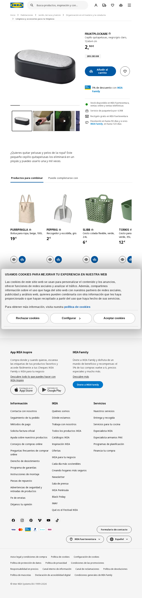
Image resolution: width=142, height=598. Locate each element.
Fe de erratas (17, 497)
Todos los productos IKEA (66, 430)
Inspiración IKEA (61, 444)
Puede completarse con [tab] (63, 178)
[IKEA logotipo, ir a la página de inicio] (16, 5)
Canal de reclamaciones (87, 568)
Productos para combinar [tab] (27, 178)
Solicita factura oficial (22, 430)
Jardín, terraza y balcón (49, 15)
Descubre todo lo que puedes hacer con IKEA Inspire (33, 378)
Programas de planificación (109, 444)
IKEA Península (60, 490)
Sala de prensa (60, 483)
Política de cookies (60, 556)
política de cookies (77, 307)
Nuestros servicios (104, 411)
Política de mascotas (20, 575)
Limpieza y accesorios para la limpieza (35, 19)
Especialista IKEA (103, 430)
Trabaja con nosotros (64, 424)
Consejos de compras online (26, 444)
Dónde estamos (61, 417)
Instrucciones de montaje (24, 474)
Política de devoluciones (115, 568)
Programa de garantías (23, 467)
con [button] (107, 89)
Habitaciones (27, 15)
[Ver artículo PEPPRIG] (63, 208)
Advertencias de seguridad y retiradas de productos (26, 489)
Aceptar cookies (114, 318)
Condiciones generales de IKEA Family (93, 575)
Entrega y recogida (104, 417)
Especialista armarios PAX (108, 437)
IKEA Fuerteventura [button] (85, 539)
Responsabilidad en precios (24, 568)
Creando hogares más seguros (69, 470)
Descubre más (81, 376)
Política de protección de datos (25, 562)
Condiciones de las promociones (87, 562)
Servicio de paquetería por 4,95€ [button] (106, 110)
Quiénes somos (61, 411)
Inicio (12, 15)
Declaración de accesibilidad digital (52, 575)
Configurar (69, 318)
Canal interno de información (57, 568)
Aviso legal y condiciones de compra (28, 556)
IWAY (54, 503)
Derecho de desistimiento (25, 461)
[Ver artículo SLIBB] (99, 208)
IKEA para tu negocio (64, 457)
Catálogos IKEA (60, 437)
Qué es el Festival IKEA (65, 510)
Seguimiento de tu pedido (24, 417)
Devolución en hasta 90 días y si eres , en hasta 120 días (108, 122)
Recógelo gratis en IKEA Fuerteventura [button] (109, 116)
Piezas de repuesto (21, 480)
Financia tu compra (104, 450)
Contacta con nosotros (23, 411)
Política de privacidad (56, 562)
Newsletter (58, 477)
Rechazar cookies (27, 318)
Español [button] (119, 539)
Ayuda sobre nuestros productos (28, 437)
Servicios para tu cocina (107, 424)
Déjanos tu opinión (21, 504)
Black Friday (58, 496)
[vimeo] (40, 520)
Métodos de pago (20, 424)
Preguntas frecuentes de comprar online (29, 452)
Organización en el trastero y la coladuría (86, 15)
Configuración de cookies (86, 556)
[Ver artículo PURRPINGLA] (26, 208)
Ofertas (56, 450)
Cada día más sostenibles (66, 463)
